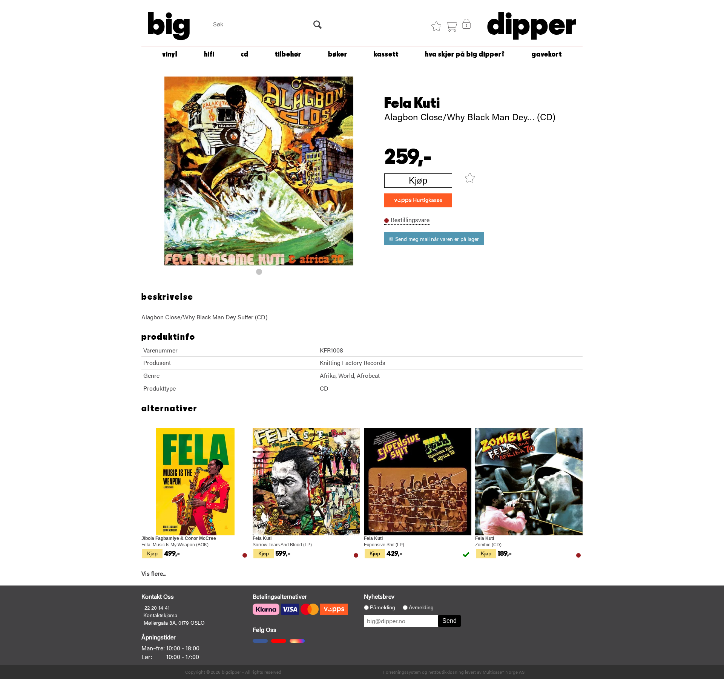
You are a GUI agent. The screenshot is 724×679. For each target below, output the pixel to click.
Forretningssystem (402, 671)
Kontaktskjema (160, 615)
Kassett (386, 54)
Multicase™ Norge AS (504, 671)
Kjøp (418, 180)
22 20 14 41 (157, 607)
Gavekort (547, 54)
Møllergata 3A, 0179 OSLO (174, 622)
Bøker (337, 54)
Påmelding (382, 607)
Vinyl (169, 54)
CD (244, 54)
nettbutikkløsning (446, 671)
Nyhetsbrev (379, 596)
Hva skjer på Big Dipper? (465, 54)
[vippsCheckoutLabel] (418, 200)
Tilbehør (288, 54)
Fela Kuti (412, 103)
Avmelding (421, 607)
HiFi (209, 54)
